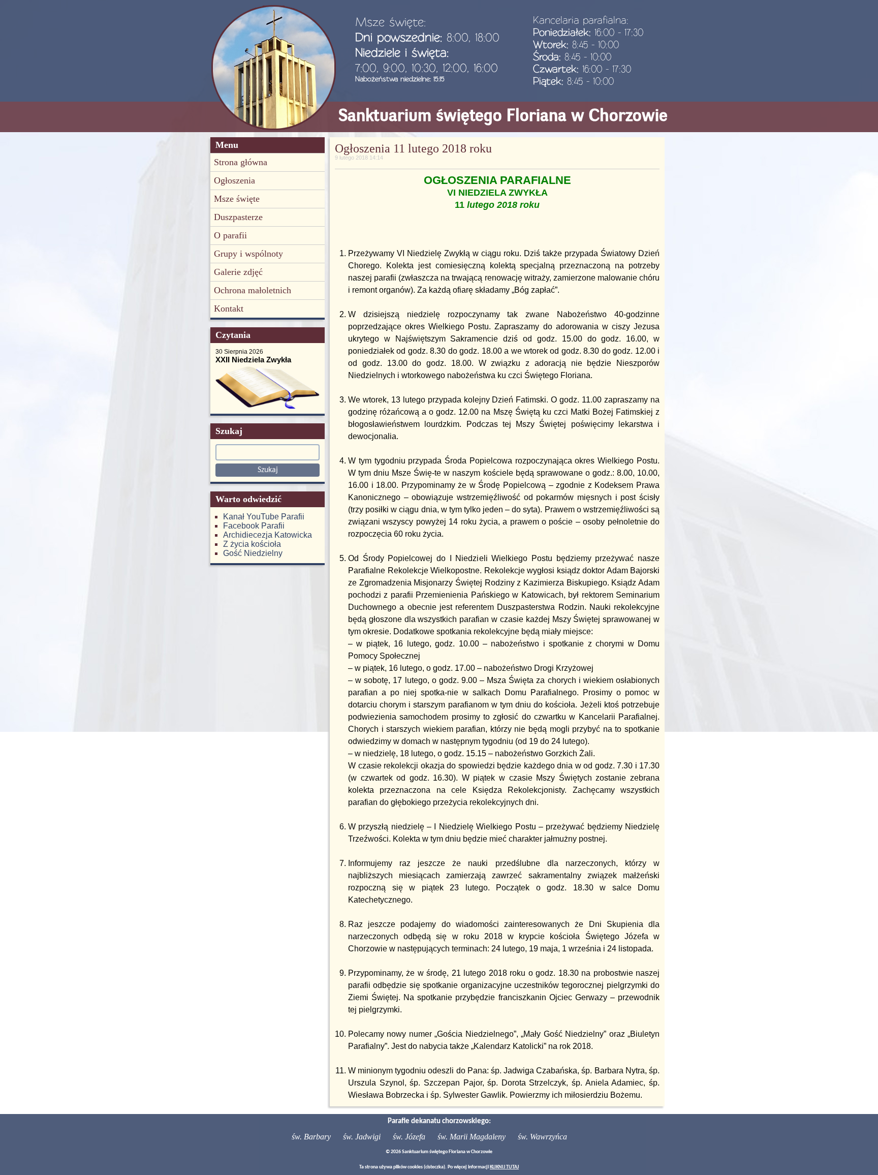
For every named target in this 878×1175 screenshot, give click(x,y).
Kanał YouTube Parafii (263, 516)
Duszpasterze (238, 217)
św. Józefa (409, 1136)
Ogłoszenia (234, 180)
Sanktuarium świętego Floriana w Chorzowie (503, 115)
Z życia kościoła (252, 544)
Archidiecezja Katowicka (267, 535)
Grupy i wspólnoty (248, 254)
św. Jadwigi (362, 1136)
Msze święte (237, 199)
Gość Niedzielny (253, 553)
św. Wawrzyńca (542, 1136)
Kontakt (228, 308)
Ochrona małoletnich (252, 290)
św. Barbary (311, 1136)
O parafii (230, 235)
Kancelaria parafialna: (581, 19)
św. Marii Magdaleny (471, 1136)
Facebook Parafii (254, 525)
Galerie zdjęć (238, 272)
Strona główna (240, 162)
